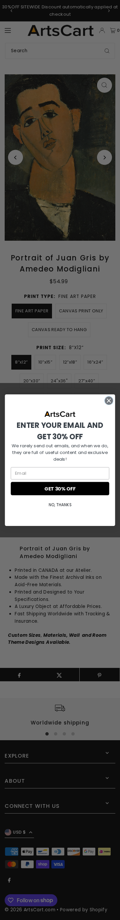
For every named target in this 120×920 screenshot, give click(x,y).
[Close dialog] (109, 400)
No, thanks (60, 504)
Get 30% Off (60, 488)
